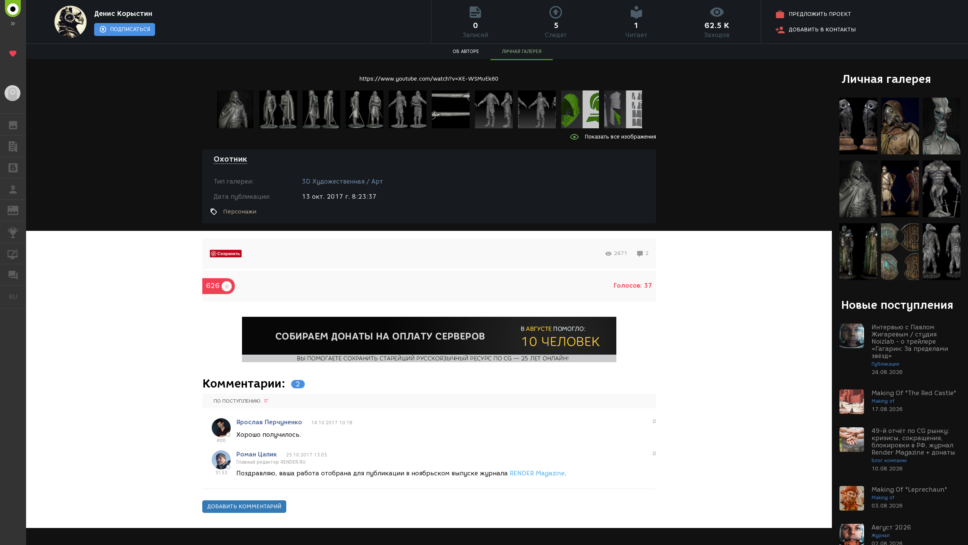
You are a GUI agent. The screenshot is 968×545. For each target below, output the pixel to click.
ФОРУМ (13, 274)
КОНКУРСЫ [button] (13, 232)
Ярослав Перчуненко (269, 422)
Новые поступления (897, 304)
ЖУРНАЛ (17, 209)
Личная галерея (886, 79)
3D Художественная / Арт (342, 181)
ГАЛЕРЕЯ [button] (13, 124)
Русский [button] (17, 297)
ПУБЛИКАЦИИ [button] (13, 146)
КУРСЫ (13, 253)
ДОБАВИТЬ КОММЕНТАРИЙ (244, 506)
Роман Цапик (256, 454)
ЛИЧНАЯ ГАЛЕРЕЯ (521, 51)
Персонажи (239, 211)
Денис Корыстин (123, 13)
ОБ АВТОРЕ (466, 51)
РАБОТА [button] (13, 188)
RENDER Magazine (537, 473)
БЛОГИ (13, 167)
